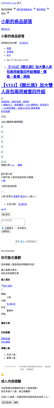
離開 (16, 402)
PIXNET (13, 367)
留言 (22, 196)
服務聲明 (30, 369)
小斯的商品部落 (16, 21)
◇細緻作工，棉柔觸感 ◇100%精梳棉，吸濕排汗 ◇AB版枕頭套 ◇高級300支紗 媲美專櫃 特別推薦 (27, 103)
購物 (20, 165)
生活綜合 (23, 43)
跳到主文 (5, 29)
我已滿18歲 (6, 402)
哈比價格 (5, 342)
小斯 (3, 180)
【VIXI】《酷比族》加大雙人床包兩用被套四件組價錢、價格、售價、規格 (29, 71)
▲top (3, 209)
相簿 (9, 48)
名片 (9, 55)
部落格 (10, 52)
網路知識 (5, 339)
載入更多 (5, 214)
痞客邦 (16, 196)
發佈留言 (5, 231)
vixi (12, 165)
